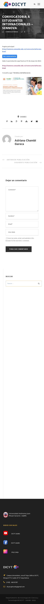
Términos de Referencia (21, 73)
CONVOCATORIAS (12, 32)
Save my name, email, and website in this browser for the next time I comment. (20, 239)
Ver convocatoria (9, 56)
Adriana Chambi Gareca (25, 142)
